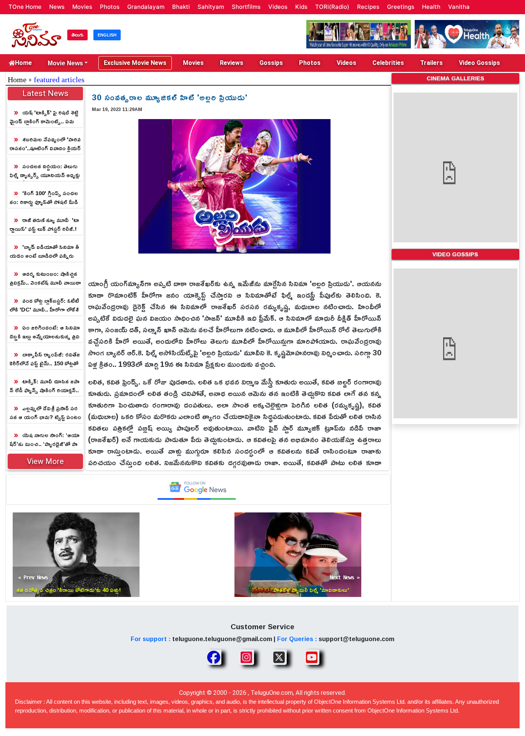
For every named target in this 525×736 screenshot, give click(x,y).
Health (431, 6)
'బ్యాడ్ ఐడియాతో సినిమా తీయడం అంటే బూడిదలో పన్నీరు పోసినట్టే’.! (44, 251)
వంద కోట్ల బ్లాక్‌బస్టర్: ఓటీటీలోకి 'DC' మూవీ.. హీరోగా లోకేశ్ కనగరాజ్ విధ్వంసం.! (44, 305)
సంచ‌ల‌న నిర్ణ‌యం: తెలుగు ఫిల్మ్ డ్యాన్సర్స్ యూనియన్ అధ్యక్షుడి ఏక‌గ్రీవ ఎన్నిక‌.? (45, 171)
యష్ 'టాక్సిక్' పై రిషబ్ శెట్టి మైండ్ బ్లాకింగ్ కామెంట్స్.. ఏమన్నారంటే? (44, 117)
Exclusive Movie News (135, 62)
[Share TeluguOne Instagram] (246, 657)
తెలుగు (77, 35)
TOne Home (25, 6)
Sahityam (211, 6)
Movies (82, 6)
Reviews (231, 62)
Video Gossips (479, 62)
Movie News (65, 63)
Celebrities (388, 62)
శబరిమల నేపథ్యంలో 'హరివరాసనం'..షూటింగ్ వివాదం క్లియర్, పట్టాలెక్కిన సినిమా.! (45, 144)
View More (45, 461)
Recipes (368, 6)
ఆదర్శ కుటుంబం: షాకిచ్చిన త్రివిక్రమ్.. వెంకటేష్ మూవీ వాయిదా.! (45, 278)
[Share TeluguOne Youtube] (311, 657)
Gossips (271, 62)
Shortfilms (246, 6)
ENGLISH (107, 35)
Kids (301, 6)
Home (23, 62)
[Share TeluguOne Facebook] (213, 657)
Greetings (400, 6)
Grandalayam (145, 6)
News (57, 6)
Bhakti (181, 6)
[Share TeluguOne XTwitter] (279, 657)
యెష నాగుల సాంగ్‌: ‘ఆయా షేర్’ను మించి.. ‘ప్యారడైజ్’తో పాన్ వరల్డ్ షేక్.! (45, 439)
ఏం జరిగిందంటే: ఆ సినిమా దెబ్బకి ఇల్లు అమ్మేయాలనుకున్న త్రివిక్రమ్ (45, 332)
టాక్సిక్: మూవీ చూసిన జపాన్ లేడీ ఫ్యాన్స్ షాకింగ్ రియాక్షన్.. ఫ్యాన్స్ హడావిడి (45, 386)
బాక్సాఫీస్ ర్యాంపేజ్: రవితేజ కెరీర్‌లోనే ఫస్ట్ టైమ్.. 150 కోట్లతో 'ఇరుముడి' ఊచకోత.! (45, 359)
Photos (110, 6)
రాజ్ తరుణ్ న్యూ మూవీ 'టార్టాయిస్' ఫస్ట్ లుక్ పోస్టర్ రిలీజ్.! (44, 224)
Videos (277, 6)
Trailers (431, 62)
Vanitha (459, 6)
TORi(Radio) (332, 6)
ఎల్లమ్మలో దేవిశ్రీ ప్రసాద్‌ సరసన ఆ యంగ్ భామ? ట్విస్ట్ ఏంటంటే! (45, 413)
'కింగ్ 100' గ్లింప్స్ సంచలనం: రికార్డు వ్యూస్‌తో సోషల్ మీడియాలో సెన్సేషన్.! (44, 197)
